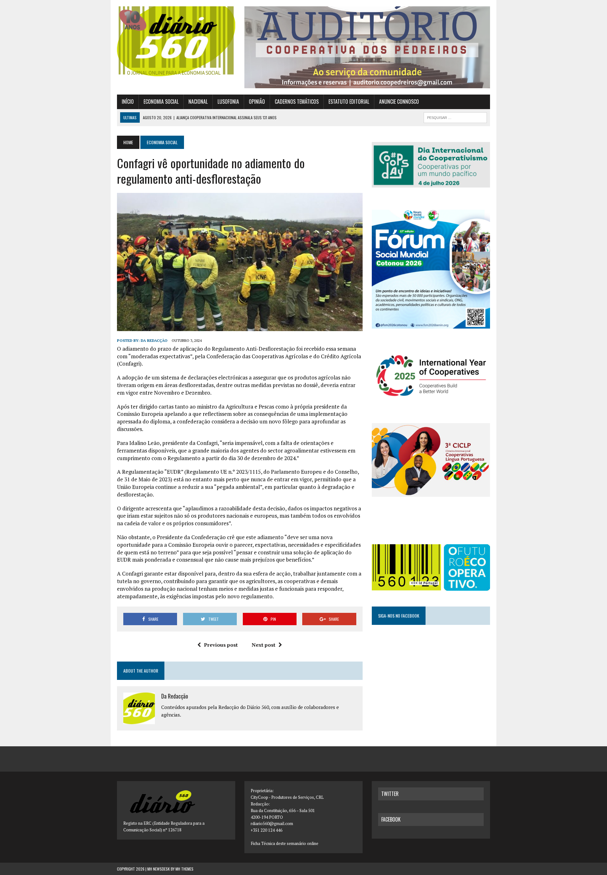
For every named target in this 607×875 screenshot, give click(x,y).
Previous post (221, 644)
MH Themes (184, 869)
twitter (390, 794)
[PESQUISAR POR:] (455, 116)
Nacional (198, 101)
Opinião (257, 101)
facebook (391, 819)
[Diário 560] (176, 41)
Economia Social (161, 101)
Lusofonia (228, 101)
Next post (263, 644)
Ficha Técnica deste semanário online (284, 843)
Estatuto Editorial (348, 101)
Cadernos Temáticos (297, 101)
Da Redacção (154, 340)
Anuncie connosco (399, 101)
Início (128, 101)
